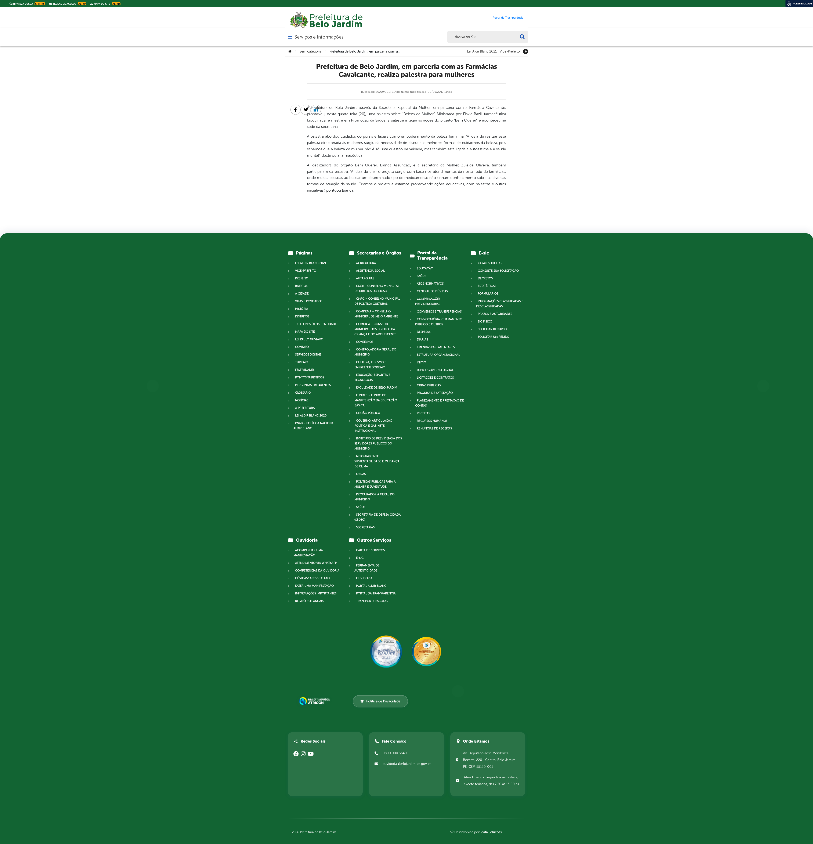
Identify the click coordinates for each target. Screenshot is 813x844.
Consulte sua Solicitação (498, 270)
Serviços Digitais (308, 354)
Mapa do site (305, 331)
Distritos (302, 316)
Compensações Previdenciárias (427, 301)
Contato (302, 347)
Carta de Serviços (370, 550)
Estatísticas (487, 286)
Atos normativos (430, 283)
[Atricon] (315, 701)
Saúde (360, 507)
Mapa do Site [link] (106, 4)
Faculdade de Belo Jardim (376, 387)
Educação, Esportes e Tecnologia (372, 377)
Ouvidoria (364, 578)
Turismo (301, 362)
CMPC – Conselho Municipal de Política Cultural (377, 301)
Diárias (422, 339)
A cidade (302, 293)
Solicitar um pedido (493, 336)
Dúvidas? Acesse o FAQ (312, 578)
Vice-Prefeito (510, 51)
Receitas (423, 413)
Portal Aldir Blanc (371, 585)
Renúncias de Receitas (434, 428)
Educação (425, 268)
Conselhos (364, 341)
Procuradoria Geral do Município (374, 497)
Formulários (488, 293)
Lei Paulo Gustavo (309, 339)
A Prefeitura (305, 408)
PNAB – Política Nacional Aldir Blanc (314, 426)
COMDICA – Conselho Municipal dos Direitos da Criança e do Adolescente (375, 329)
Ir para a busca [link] (28, 4)
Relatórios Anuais (309, 601)
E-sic (360, 557)
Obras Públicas (429, 385)
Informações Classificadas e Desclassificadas (499, 304)
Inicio (421, 362)
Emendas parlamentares (436, 347)
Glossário (303, 392)
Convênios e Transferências (439, 311)
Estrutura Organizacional (438, 354)
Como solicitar (490, 263)
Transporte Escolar (372, 601)
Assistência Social (370, 270)
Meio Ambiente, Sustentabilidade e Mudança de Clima (377, 461)
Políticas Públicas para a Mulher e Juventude (375, 484)
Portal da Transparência (376, 593)
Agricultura (366, 263)
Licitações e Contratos (435, 377)
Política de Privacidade (383, 701)
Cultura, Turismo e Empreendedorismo (370, 365)
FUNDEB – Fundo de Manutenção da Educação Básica (375, 400)
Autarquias (365, 278)
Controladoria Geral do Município (375, 352)
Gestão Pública (368, 413)
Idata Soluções (491, 832)
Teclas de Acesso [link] (69, 4)
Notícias (301, 400)
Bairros (301, 286)
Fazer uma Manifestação (314, 585)
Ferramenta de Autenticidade (366, 568)
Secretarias (365, 527)
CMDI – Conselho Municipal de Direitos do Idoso (376, 288)
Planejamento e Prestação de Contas (439, 403)
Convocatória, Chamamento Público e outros (438, 322)
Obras (361, 474)
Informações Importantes (315, 593)
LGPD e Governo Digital (435, 370)
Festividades (304, 369)
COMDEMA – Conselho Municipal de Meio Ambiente (376, 314)
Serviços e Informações (319, 37)
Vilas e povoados (308, 301)
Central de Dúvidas (432, 291)
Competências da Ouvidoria (317, 570)
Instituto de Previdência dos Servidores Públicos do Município (378, 443)
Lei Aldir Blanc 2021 (482, 51)
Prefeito (301, 278)
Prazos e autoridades (495, 313)
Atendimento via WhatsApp (316, 563)
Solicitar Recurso (492, 329)
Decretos (485, 278)
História (301, 308)
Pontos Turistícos (309, 377)
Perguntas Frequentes (313, 385)
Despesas (423, 331)
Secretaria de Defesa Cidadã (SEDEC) (377, 517)
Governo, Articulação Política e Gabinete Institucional (373, 425)
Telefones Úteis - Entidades (316, 324)
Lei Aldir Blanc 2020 (311, 415)
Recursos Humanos (432, 420)
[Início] (290, 51)
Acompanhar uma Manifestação (308, 553)
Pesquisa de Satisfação (435, 392)
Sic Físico (485, 321)
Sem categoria (310, 51)
